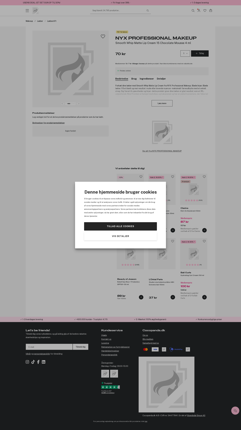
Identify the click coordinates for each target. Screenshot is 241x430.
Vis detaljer (120, 236)
